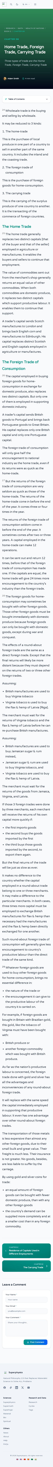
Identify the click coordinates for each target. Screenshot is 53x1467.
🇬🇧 (17, 1459)
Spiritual (7, 1421)
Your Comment (13, 1317)
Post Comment (37, 1342)
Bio (4, 1417)
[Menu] (35, 4)
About (6, 1436)
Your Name (11, 1294)
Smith (20, 28)
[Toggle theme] (17, 4)
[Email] (28, 1387)
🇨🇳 (25, 1459)
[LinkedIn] (16, 1387)
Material (7, 1414)
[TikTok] (10, 1387)
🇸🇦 (32, 1459)
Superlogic (8, 1410)
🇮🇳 (36, 1459)
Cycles (32, 1406)
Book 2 (7, 31)
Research (10, 28)
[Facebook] (4, 1387)
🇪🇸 (28, 1459)
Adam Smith (13, 78)
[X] (22, 1387)
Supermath (8, 1406)
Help (5, 1440)
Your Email (11, 1306)
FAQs (5, 1444)
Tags (31, 1410)
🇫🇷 (21, 1459)
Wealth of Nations (35, 28)
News (5, 1433)
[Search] (11, 4)
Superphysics (9, 1402)
